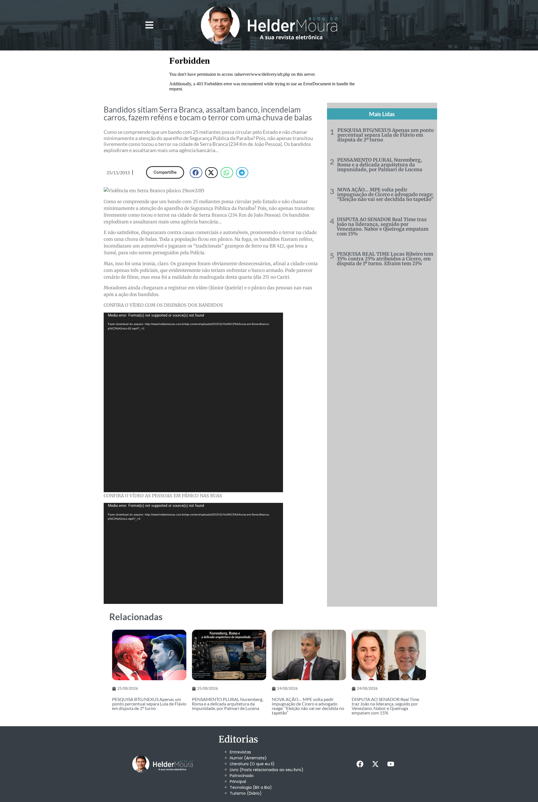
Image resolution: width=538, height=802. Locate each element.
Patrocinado (242, 775)
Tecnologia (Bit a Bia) (251, 787)
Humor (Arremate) (248, 758)
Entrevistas (240, 752)
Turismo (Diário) (246, 793)
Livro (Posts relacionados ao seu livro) (266, 770)
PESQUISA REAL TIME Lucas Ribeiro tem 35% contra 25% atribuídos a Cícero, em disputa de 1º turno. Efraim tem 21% (385, 259)
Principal (238, 781)
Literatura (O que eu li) (252, 764)
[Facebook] (360, 764)
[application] (193, 402)
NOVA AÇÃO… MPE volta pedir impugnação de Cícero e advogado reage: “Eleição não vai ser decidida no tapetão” (385, 194)
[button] (149, 25)
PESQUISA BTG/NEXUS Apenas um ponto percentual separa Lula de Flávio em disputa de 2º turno (385, 135)
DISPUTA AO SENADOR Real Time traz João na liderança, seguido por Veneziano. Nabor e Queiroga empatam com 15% (382, 226)
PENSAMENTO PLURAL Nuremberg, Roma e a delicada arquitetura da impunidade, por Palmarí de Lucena (379, 165)
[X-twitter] (375, 764)
